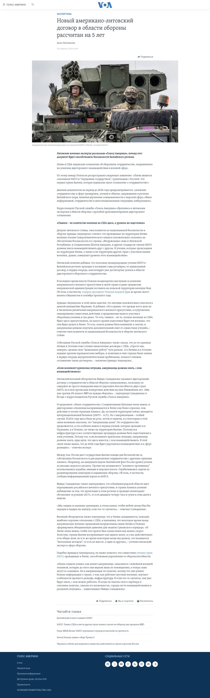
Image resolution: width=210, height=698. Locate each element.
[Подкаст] (141, 664)
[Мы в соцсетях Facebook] (107, 664)
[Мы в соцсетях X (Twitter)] (114, 664)
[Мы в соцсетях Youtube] (121, 664)
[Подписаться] (148, 664)
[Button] (145, 57)
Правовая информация (28, 674)
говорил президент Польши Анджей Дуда (106, 292)
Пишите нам (23, 668)
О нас (20, 663)
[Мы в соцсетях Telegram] (155, 664)
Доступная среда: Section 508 (32, 679)
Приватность (23, 685)
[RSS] (135, 664)
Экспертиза (64, 14)
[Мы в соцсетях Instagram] (128, 664)
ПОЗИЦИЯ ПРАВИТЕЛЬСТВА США (34, 690)
